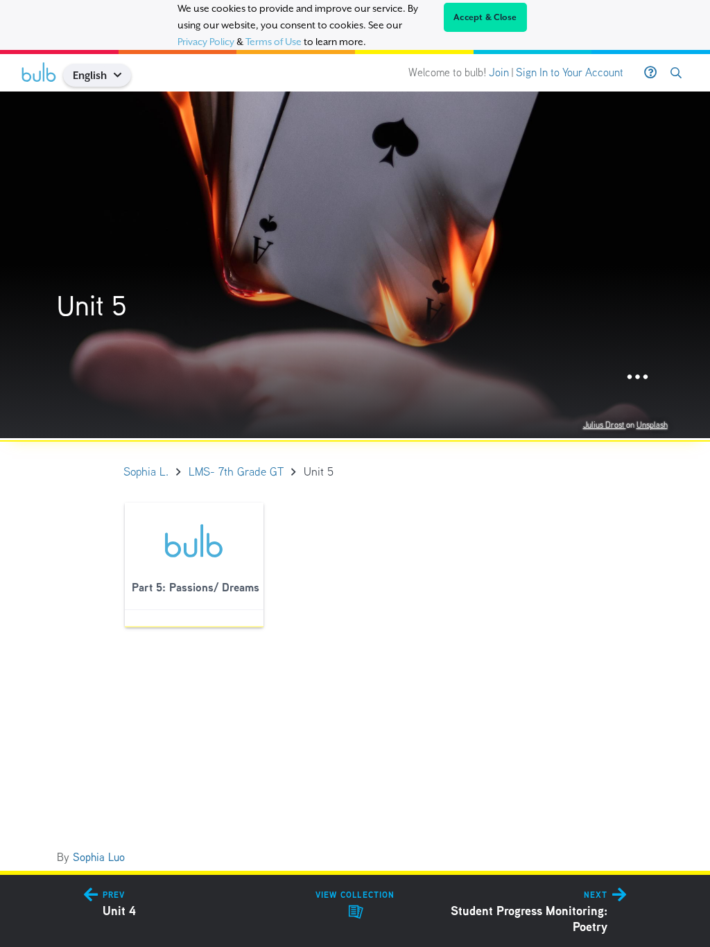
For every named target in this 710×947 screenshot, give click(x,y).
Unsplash (652, 425)
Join (499, 72)
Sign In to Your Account (569, 72)
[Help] (650, 72)
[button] (123, 75)
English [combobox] (90, 75)
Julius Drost (604, 425)
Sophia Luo (99, 857)
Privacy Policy (206, 41)
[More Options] (637, 377)
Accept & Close (485, 17)
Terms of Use (273, 41)
